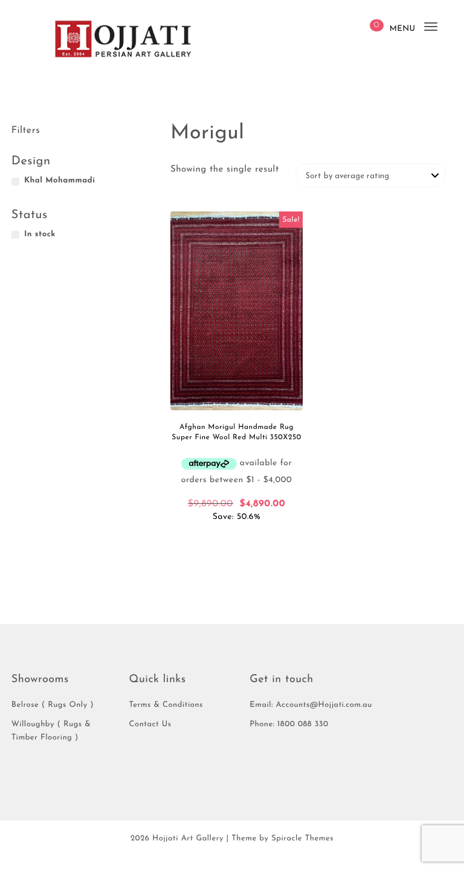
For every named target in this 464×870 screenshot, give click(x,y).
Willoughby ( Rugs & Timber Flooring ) (51, 731)
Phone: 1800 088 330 (289, 725)
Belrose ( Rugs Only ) (52, 705)
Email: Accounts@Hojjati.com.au (311, 705)
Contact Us (150, 725)
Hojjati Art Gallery (188, 839)
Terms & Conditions (166, 705)
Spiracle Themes (302, 839)
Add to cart (236, 540)
